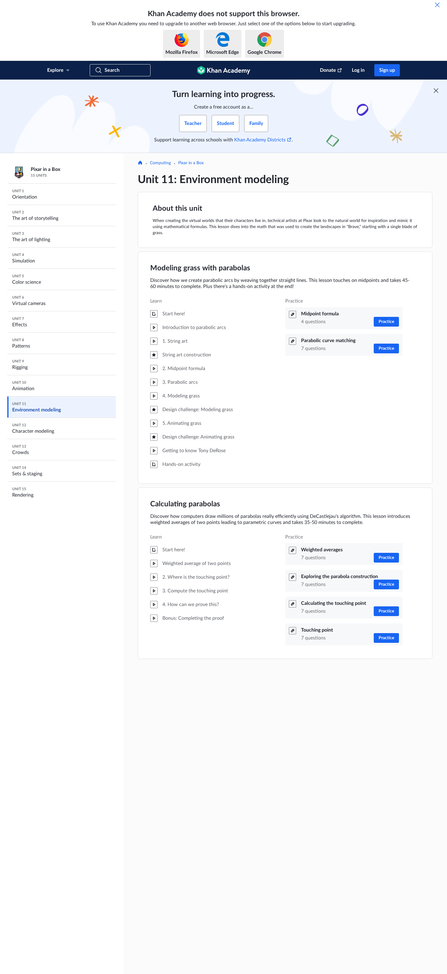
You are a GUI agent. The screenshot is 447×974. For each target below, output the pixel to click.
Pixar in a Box (191, 163)
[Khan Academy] (223, 70)
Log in (358, 70)
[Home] (140, 163)
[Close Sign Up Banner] (436, 91)
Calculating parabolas (185, 504)
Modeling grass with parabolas (200, 268)
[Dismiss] (437, 5)
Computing (160, 163)
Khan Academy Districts (260, 139)
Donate (328, 70)
